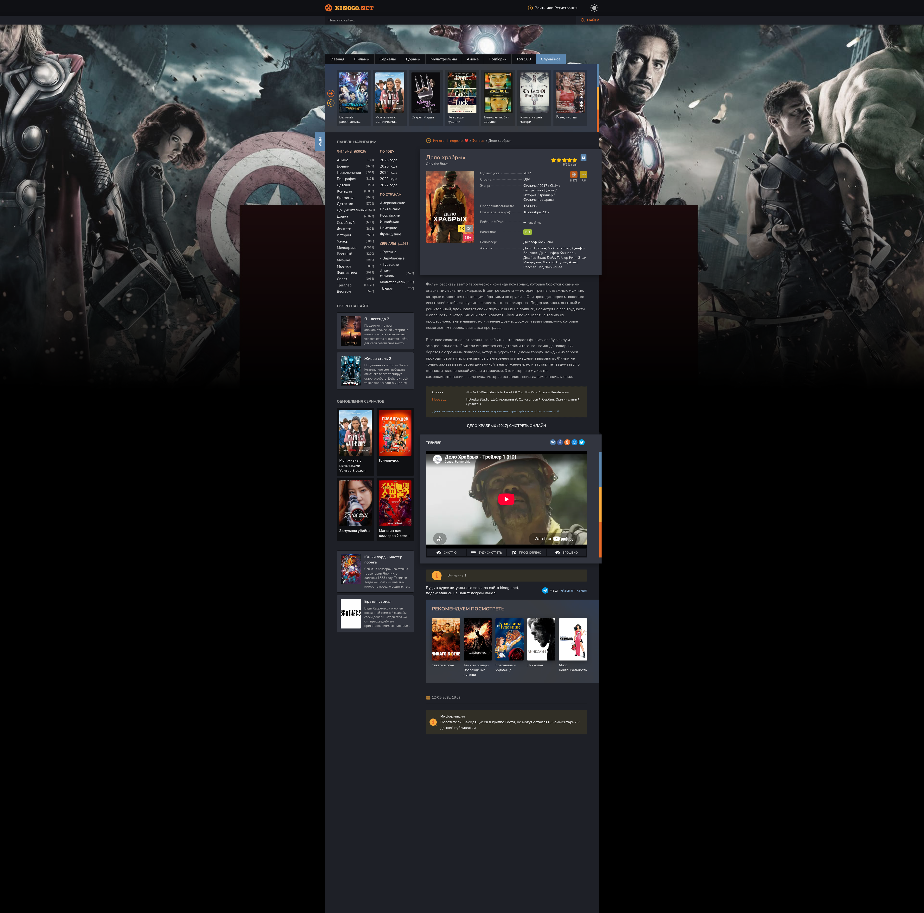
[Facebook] (560, 442)
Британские (390, 209)
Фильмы (362, 59)
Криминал (345, 197)
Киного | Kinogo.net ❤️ (450, 140)
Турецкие (391, 264)
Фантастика (347, 272)
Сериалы (387, 59)
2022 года (388, 185)
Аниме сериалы (387, 273)
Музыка (343, 260)
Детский (344, 185)
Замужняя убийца (354, 530)
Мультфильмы (443, 59)
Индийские (389, 221)
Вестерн (344, 291)
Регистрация (566, 8)
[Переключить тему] (594, 8)
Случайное (551, 59)
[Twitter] (582, 442)
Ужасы (342, 241)
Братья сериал (377, 601)
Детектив (345, 203)
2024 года (388, 172)
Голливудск (389, 460)
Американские (392, 203)
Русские (389, 252)
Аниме (473, 59)
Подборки (498, 59)
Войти (540, 8)
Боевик (343, 166)
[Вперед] (330, 93)
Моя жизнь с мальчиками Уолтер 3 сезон (352, 465)
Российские (390, 215)
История (344, 235)
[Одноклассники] (567, 442)
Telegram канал (573, 590)
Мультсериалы (392, 282)
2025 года (388, 166)
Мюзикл (344, 266)
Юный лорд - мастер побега (383, 559)
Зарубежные (393, 258)
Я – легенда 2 (376, 319)
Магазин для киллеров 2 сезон (394, 533)
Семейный (346, 222)
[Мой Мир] (574, 442)
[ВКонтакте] (553, 442)
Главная (337, 59)
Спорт (342, 279)
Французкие (390, 234)
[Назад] (330, 103)
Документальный (352, 210)
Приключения (349, 172)
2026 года (388, 160)
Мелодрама (347, 247)
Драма (342, 216)
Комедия (344, 191)
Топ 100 (523, 59)
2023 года (388, 178)
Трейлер (433, 442)
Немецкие (388, 228)
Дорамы (413, 59)
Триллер (344, 285)
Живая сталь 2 (377, 358)
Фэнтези (344, 229)
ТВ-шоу (386, 288)
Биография (346, 178)
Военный (344, 254)
